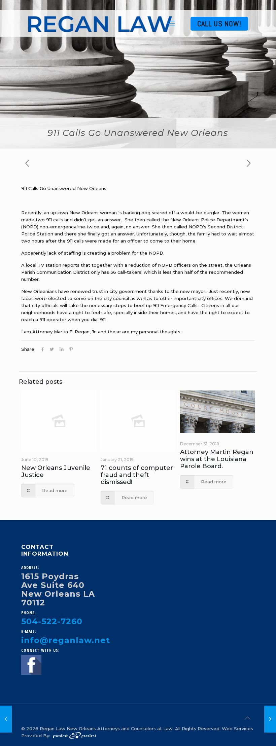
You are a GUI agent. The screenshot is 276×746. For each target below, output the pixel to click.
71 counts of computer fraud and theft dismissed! (137, 475)
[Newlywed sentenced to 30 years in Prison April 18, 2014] (270, 719)
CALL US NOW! (219, 23)
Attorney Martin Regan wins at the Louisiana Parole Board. (216, 459)
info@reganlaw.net (65, 640)
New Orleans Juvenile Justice (55, 471)
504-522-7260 (51, 621)
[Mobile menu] (171, 23)
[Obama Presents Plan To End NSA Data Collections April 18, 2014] (6, 719)
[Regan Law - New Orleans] (100, 23)
